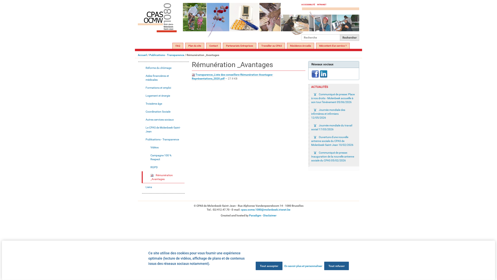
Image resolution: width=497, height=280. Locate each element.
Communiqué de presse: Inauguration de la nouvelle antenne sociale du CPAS (332, 156)
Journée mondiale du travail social (331, 127)
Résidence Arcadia (300, 45)
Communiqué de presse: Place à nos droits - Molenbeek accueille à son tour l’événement (333, 98)
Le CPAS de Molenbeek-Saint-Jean (163, 129)
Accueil (142, 55)
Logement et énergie (158, 95)
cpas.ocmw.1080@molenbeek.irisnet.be (265, 209)
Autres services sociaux (160, 119)
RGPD (154, 167)
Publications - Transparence (166, 55)
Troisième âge (154, 103)
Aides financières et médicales (157, 77)
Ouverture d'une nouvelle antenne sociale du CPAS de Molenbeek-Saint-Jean (332, 141)
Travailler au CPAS (271, 45)
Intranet (321, 5)
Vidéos (154, 147)
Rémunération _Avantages (161, 177)
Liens (149, 187)
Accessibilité (308, 5)
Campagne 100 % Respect (160, 157)
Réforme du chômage (158, 67)
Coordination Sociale (158, 111)
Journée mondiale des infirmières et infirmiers (328, 113)
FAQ (178, 45)
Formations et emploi (158, 87)
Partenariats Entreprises (239, 45)
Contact (213, 45)
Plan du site (194, 45)
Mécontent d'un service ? (333, 45)
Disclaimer (269, 215)
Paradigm (255, 215)
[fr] (219, 22)
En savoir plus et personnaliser (303, 266)
